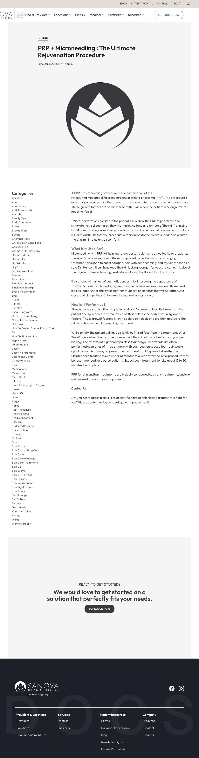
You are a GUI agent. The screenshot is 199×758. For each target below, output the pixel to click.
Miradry (17, 381)
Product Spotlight (22, 418)
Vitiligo (16, 515)
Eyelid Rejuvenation (24, 291)
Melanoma (18, 373)
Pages (15, 401)
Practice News (20, 413)
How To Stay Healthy (24, 336)
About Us (149, 721)
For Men (17, 308)
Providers (23, 721)
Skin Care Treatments (25, 462)
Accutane (18, 198)
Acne (15, 202)
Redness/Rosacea (23, 426)
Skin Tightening (21, 487)
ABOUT (176, 3)
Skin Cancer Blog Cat (25, 450)
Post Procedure (21, 409)
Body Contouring (22, 222)
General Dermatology (25, 316)
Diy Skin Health (21, 263)
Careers (149, 735)
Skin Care (18, 454)
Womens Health (21, 523)
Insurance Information (115, 728)
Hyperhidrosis (20, 340)
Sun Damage (19, 495)
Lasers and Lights (22, 356)
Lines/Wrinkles (21, 361)
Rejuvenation (20, 430)
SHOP (123, 3)
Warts (15, 519)
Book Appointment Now (32, 735)
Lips (14, 365)
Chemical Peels (21, 238)
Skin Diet (17, 466)
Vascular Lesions (22, 511)
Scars (15, 442)
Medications (19, 369)
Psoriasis (17, 422)
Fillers (15, 299)
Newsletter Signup (112, 742)
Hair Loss (17, 324)
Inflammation (20, 344)
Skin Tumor (18, 491)
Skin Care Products (23, 458)
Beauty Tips (19, 218)
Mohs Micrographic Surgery (29, 385)
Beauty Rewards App (114, 749)
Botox (15, 226)
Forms (105, 721)
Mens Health (19, 377)
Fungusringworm (22, 312)
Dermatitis (18, 259)
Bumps (16, 234)
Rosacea (17, 434)
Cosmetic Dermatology (26, 251)
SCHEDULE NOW (168, 15)
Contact (149, 728)
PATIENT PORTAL (142, 3)
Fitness (16, 304)
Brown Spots (19, 230)
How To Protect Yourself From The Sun (33, 330)
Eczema (16, 275)
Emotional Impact (22, 283)
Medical (64, 721)
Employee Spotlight (23, 287)
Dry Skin (17, 267)
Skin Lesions (19, 479)
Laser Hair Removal (24, 352)
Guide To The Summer (25, 320)
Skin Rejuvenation (22, 483)
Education (18, 279)
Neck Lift (17, 393)
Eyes (14, 295)
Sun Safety (18, 499)
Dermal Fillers (20, 255)
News (15, 397)
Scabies (16, 438)
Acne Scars (19, 206)
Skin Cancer (19, 446)
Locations (23, 728)
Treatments (19, 507)
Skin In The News (22, 475)
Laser (15, 348)
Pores (15, 405)
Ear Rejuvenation (22, 271)
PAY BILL (162, 3)
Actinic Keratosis (22, 210)
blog (45, 38)
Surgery (17, 503)
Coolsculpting (20, 247)
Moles (15, 389)
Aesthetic (65, 728)
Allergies (17, 214)
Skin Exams (18, 470)
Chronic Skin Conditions (26, 242)
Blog (104, 735)
